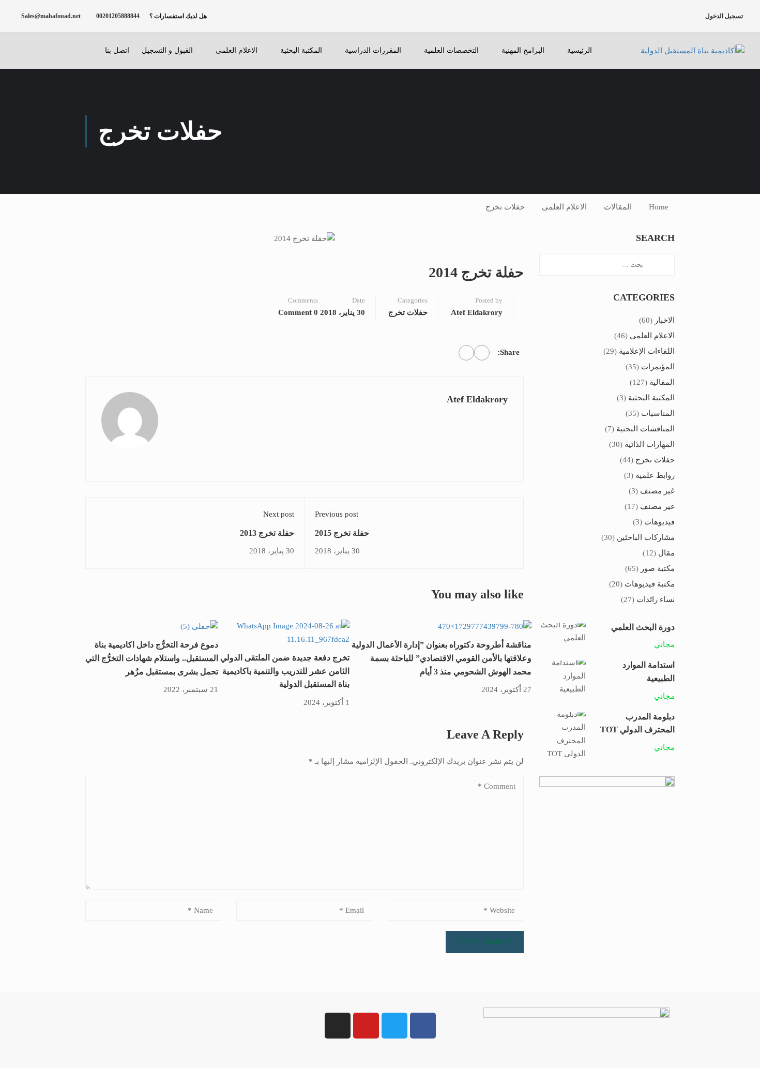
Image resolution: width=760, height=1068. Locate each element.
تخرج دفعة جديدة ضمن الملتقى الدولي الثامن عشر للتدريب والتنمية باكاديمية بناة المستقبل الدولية (284, 670)
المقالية (662, 382)
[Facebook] (482, 352)
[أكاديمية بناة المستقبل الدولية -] (679, 50)
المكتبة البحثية (301, 50)
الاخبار (665, 320)
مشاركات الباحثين (646, 537)
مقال (666, 553)
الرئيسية (579, 50)
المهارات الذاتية (650, 444)
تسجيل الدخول (724, 16)
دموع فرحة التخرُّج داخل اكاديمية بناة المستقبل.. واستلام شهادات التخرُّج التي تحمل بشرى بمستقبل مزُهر (151, 657)
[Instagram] (338, 1026)
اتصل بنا (117, 50)
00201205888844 (118, 16)
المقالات (618, 207)
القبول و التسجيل (167, 50)
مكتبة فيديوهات (650, 584)
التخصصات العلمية (451, 50)
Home (658, 207)
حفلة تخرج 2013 (267, 533)
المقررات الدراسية (373, 50)
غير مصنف (657, 491)
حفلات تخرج (505, 207)
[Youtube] (366, 1026)
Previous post (336, 514)
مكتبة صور (658, 568)
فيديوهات (659, 522)
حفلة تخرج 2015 (342, 533)
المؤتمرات (658, 367)
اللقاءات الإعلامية (647, 351)
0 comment (298, 312)
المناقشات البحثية (645, 429)
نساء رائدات (655, 599)
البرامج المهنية (522, 50)
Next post (278, 514)
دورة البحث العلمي (643, 627)
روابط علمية (655, 475)
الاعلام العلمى (236, 50)
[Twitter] (466, 352)
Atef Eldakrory (477, 312)
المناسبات (658, 413)
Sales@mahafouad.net (51, 16)
